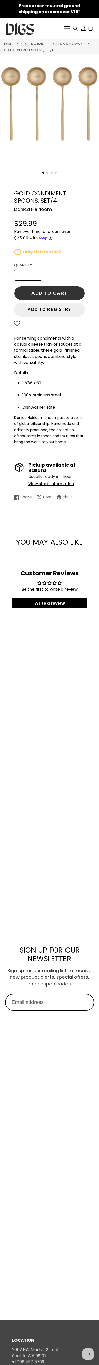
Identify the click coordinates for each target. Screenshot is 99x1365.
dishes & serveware (68, 44)
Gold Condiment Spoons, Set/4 (29, 50)
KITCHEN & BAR (32, 44)
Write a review (49, 603)
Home (8, 44)
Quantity (23, 265)
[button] (43, 173)
